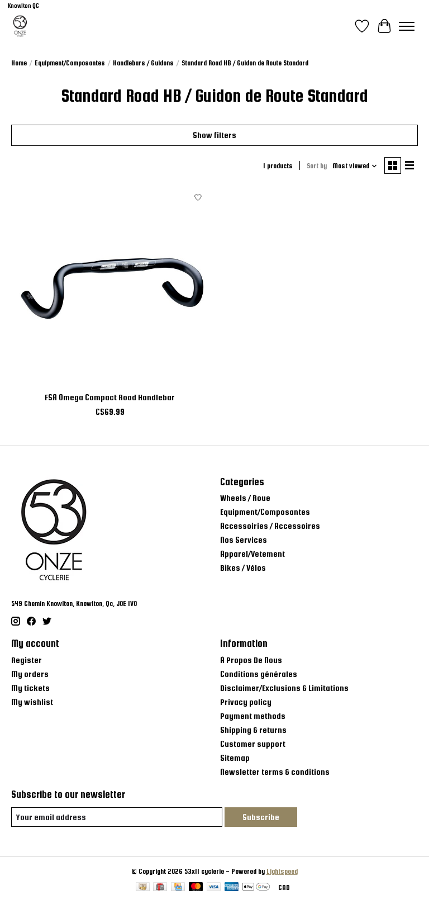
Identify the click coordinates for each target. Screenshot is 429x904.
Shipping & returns (253, 730)
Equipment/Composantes (70, 63)
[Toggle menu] (406, 26)
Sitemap (235, 758)
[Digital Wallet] (256, 887)
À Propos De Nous (251, 660)
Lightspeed (282, 871)
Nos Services (243, 540)
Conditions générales (258, 674)
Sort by (317, 166)
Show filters (214, 135)
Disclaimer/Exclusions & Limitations (284, 688)
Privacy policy (245, 702)
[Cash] (143, 887)
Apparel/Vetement (252, 554)
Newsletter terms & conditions (275, 772)
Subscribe (260, 817)
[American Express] (232, 887)
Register (26, 660)
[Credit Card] (178, 887)
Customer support (252, 744)
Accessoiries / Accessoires (270, 526)
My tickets (30, 688)
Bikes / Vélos (243, 567)
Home (19, 63)
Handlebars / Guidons (143, 63)
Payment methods (252, 716)
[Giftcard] (160, 887)
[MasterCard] (196, 887)
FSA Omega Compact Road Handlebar (110, 397)
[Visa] (214, 887)
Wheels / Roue (245, 498)
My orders (30, 674)
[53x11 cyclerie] (20, 26)
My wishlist (32, 702)
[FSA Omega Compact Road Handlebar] (110, 286)
